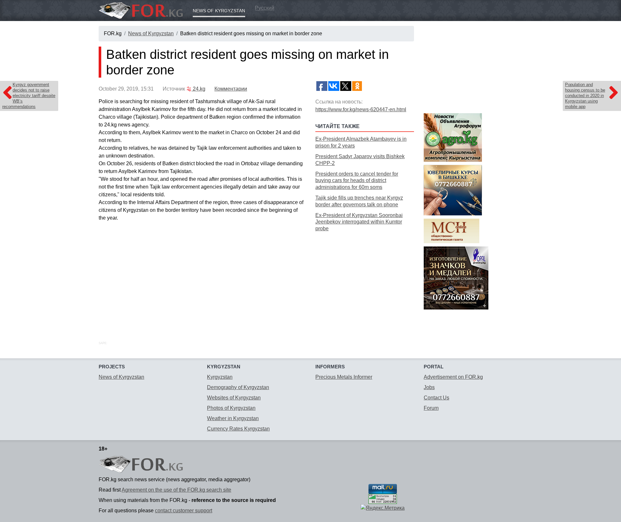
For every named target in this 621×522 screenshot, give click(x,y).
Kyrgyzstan (220, 377)
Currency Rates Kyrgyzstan (238, 428)
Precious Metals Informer (343, 377)
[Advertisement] (364, 279)
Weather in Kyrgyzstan (233, 418)
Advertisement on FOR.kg (453, 377)
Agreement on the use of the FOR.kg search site (176, 490)
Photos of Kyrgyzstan (231, 408)
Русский (264, 8)
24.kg (198, 89)
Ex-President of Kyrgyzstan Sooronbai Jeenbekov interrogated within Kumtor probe (359, 222)
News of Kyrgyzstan (219, 10)
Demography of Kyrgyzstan (238, 387)
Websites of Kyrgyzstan (234, 397)
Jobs (429, 387)
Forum (431, 408)
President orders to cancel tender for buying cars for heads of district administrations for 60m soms (356, 180)
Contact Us (436, 397)
